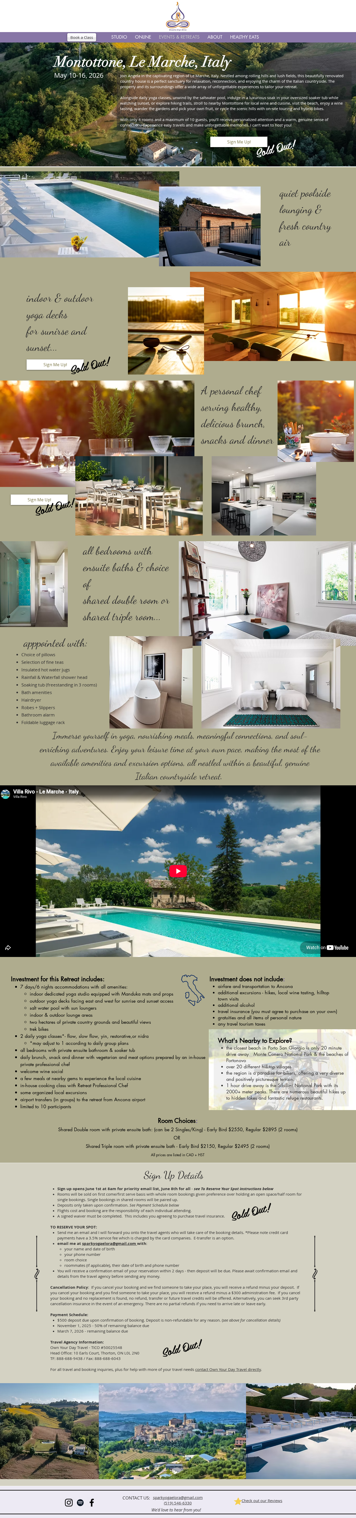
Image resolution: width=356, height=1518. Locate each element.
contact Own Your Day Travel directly (228, 1369)
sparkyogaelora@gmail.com (109, 1243)
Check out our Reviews (262, 1500)
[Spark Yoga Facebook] (92, 1502)
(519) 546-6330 (178, 1502)
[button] (119, 37)
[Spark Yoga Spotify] (80, 1502)
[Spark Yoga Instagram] (69, 1502)
